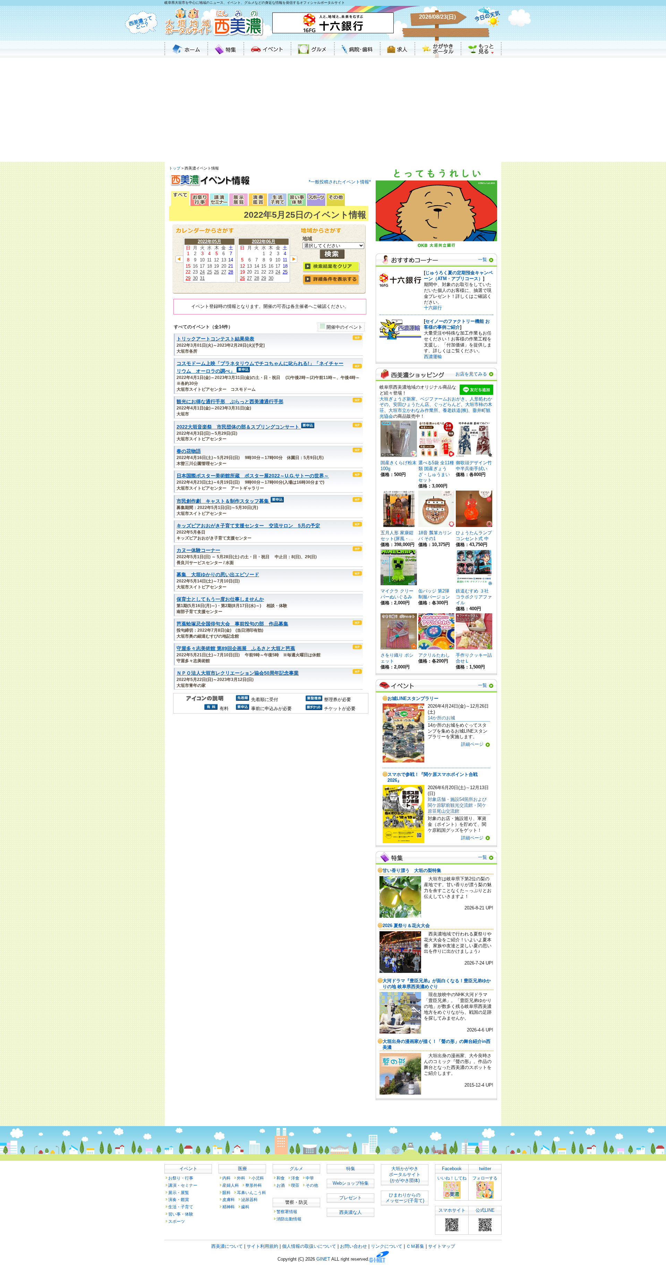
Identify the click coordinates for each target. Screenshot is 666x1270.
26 (216, 272)
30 (195, 278)
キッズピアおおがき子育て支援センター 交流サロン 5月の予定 (248, 525)
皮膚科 (228, 1199)
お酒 (280, 1185)
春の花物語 (189, 451)
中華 (310, 1178)
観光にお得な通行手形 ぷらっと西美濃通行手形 (230, 401)
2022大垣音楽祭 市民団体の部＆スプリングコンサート (238, 427)
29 (188, 278)
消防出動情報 (288, 1219)
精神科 (228, 1206)
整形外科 (253, 1185)
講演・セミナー (182, 1185)
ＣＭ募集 (415, 1246)
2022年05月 (209, 241)
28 (230, 272)
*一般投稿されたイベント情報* (340, 181)
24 (202, 272)
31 (202, 278)
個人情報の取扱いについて (309, 1246)
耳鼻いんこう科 (251, 1192)
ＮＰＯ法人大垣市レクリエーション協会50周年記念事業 (238, 673)
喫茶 (295, 1185)
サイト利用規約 (262, 1246)
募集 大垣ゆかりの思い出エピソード (218, 574)
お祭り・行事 (180, 1178)
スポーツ (176, 1221)
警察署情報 (286, 1211)
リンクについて (386, 1246)
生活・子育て (180, 1206)
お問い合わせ (353, 1246)
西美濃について (227, 1246)
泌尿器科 (249, 1199)
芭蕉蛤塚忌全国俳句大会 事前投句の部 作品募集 (232, 624)
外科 (241, 1178)
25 (209, 272)
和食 (280, 1178)
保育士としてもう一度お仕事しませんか (220, 599)
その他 (312, 1185)
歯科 (245, 1206)
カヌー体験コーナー (198, 550)
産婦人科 (230, 1185)
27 (223, 272)
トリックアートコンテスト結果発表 (215, 339)
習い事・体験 (180, 1214)
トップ (174, 168)
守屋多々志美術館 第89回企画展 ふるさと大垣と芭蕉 (236, 648)
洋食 (295, 1178)
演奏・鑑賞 (178, 1199)
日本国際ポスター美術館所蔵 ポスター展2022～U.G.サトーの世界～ (253, 475)
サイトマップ (441, 1246)
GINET (323, 1259)
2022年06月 (263, 241)
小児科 (257, 1178)
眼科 (226, 1192)
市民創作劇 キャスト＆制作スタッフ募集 (223, 501)
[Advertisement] (333, 109)
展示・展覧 (178, 1192)
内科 (226, 1178)
